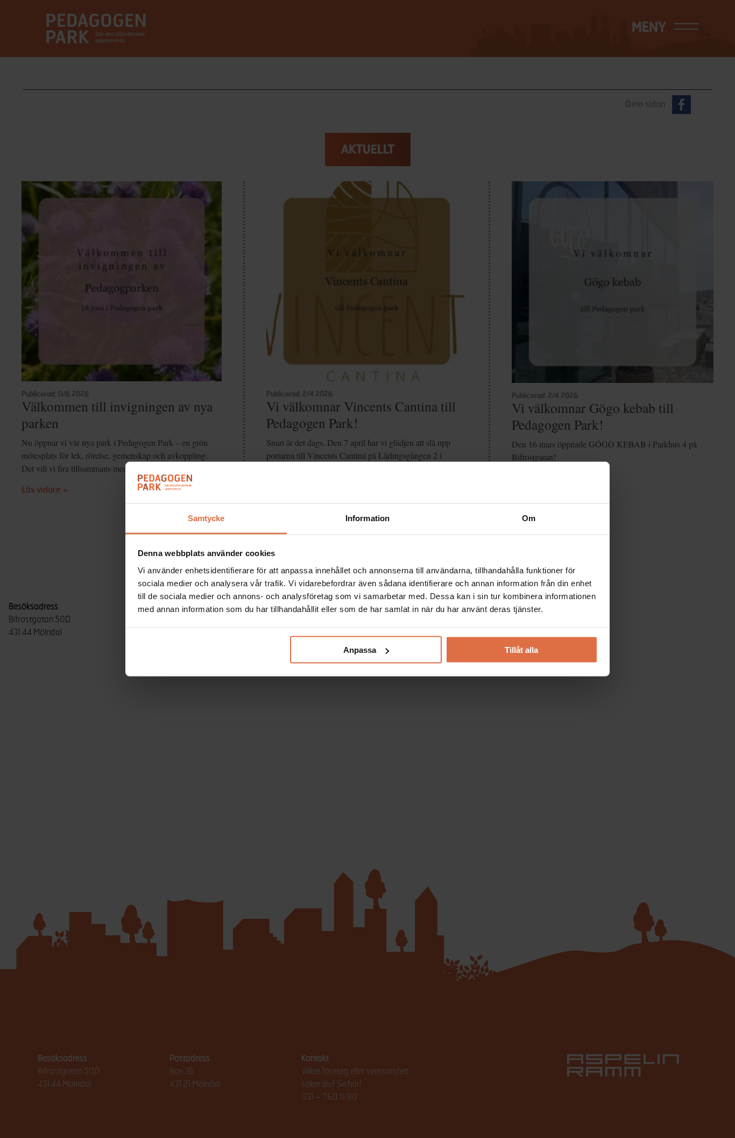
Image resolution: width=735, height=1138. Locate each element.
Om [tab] (528, 517)
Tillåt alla (521, 650)
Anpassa (359, 650)
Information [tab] (367, 517)
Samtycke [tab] (206, 517)
